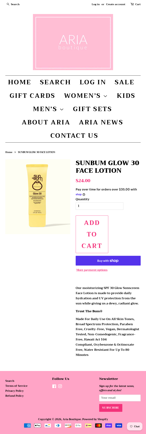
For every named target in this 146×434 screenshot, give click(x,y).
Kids (126, 95)
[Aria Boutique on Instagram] (60, 387)
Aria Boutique (72, 419)
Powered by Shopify (95, 419)
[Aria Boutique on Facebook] (54, 387)
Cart (138, 4)
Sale (124, 82)
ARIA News (101, 122)
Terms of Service (16, 386)
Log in (96, 4)
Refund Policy (14, 396)
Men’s (46, 108)
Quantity (83, 199)
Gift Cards (32, 95)
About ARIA (46, 122)
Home (19, 82)
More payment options (92, 270)
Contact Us (74, 135)
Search (55, 82)
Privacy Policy (14, 391)
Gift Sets (92, 108)
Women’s (83, 95)
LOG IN (93, 82)
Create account (115, 4)
